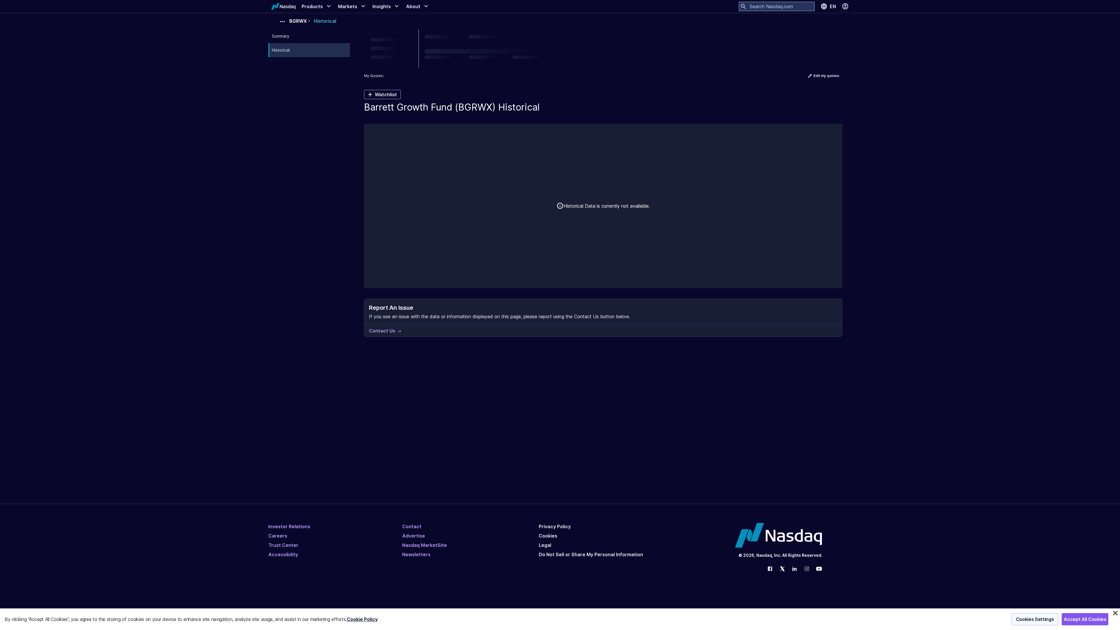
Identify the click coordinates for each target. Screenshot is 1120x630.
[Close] (1115, 613)
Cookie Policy (362, 619)
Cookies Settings (1035, 619)
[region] (560, 619)
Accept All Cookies (1085, 619)
